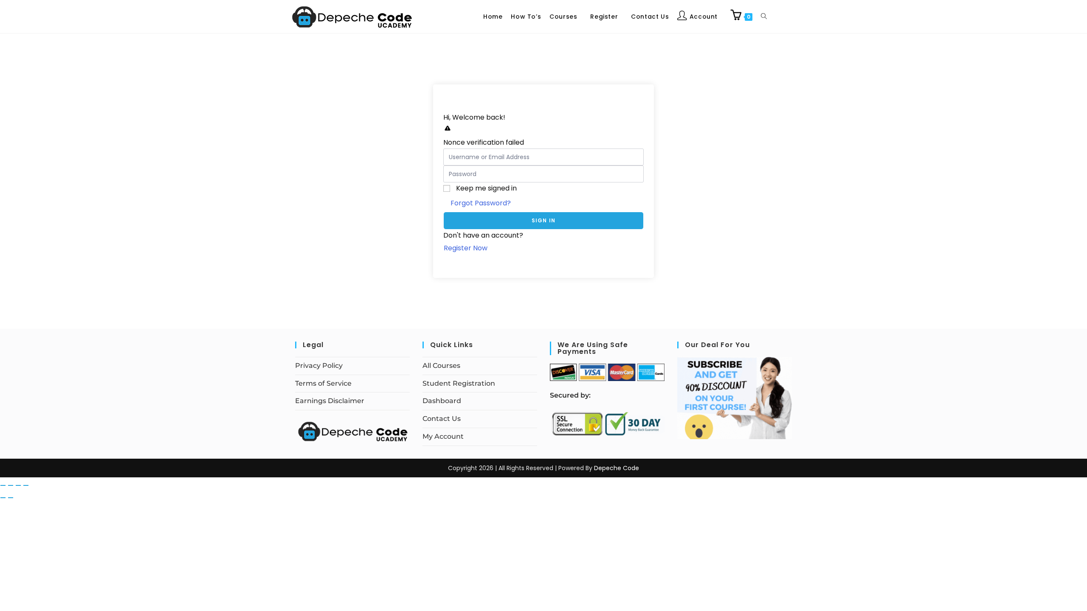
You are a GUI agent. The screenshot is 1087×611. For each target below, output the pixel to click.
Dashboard (441, 401)
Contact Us (441, 419)
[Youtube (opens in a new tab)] (798, 15)
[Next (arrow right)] (11, 498)
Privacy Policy (319, 366)
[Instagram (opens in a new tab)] (791, 15)
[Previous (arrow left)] (3, 498)
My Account (443, 436)
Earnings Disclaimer (329, 401)
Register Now (465, 248)
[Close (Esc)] (26, 485)
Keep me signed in (486, 188)
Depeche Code (616, 468)
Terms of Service (323, 383)
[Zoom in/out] (3, 485)
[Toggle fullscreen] (11, 485)
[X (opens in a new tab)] (777, 15)
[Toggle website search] (764, 16)
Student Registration (458, 383)
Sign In (543, 220)
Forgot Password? (481, 203)
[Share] (18, 485)
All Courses (441, 366)
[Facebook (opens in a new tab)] (784, 15)
